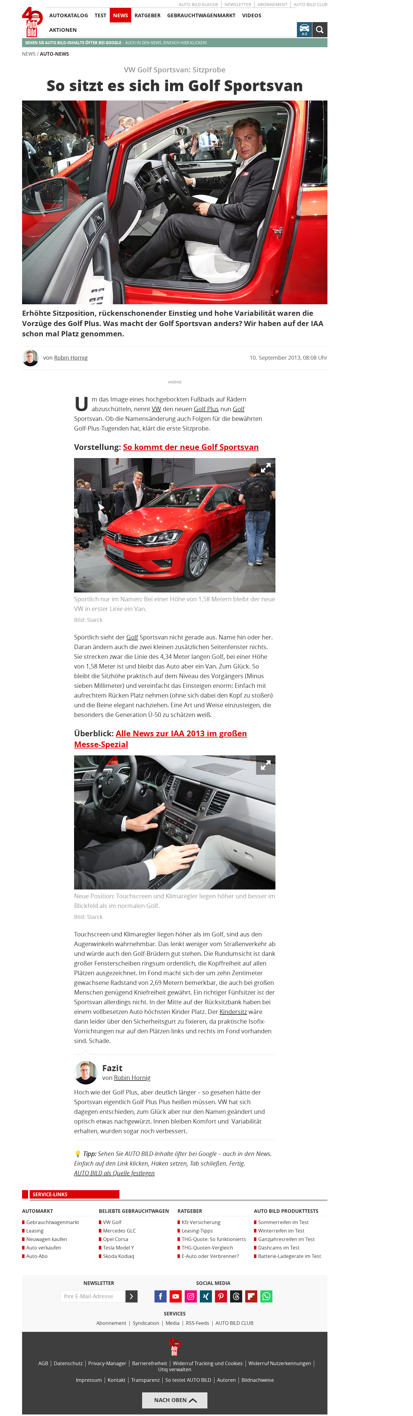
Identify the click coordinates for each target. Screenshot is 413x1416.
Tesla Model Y (118, 1248)
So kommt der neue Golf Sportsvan (191, 447)
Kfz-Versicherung (201, 1222)
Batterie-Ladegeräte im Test (289, 1256)
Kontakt (116, 1380)
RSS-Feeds (197, 1323)
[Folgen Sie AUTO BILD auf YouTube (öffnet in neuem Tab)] (176, 1296)
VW (156, 409)
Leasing (35, 1231)
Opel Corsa (115, 1239)
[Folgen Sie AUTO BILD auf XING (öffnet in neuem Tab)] (206, 1296)
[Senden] (131, 1296)
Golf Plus (206, 409)
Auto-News (54, 54)
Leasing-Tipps (197, 1231)
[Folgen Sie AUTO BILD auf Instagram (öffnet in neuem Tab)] (191, 1296)
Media (173, 1323)
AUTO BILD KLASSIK (198, 4)
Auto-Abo (37, 1256)
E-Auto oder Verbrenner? (210, 1256)
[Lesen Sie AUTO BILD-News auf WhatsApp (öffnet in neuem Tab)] (266, 1296)
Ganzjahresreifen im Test (286, 1239)
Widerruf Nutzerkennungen (280, 1363)
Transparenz (145, 1380)
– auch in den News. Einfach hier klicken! (116, 43)
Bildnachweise (258, 1380)
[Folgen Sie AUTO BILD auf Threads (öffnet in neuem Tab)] (236, 1296)
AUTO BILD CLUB (310, 4)
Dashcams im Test (279, 1248)
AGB (43, 1363)
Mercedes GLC (119, 1231)
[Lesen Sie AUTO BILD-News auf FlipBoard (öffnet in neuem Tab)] (251, 1296)
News (29, 54)
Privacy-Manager (107, 1363)
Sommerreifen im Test (283, 1222)
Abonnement (273, 4)
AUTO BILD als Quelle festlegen (114, 1173)
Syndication (146, 1323)
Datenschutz (68, 1363)
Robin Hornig (71, 358)
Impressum (89, 1380)
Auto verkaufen (43, 1248)
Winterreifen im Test (281, 1231)
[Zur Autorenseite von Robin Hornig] (86, 1072)
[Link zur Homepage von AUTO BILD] (32, 22)
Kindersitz (233, 1011)
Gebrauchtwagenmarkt (52, 1222)
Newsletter (238, 4)
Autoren (226, 1380)
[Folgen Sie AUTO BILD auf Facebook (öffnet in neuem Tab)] (160, 1296)
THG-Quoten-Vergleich (207, 1248)
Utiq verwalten (174, 1369)
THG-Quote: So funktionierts (214, 1239)
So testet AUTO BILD (188, 1380)
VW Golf (112, 1222)
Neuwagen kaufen (46, 1239)
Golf (239, 409)
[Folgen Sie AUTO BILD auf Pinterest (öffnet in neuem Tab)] (221, 1296)
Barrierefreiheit (149, 1363)
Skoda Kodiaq (118, 1256)
